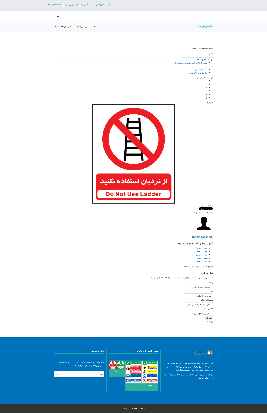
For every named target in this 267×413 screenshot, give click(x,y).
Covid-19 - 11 (201, 262)
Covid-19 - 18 (201, 248)
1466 (133, 385)
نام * (211, 291)
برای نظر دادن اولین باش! (198, 73)
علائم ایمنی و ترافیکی (82, 27)
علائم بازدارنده (66, 27)
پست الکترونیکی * (206, 300)
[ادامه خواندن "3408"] (117, 365)
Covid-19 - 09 (201, 258)
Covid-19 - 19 (201, 252)
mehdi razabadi (193, 59)
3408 (117, 371)
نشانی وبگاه (208, 308)
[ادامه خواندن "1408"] (150, 372)
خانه (94, 27)
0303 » (184, 266)
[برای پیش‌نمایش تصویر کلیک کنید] (133, 154)
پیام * (211, 282)
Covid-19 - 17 (201, 255)
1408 (150, 385)
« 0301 (190, 266)
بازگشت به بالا (207, 322)
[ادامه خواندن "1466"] (133, 372)
